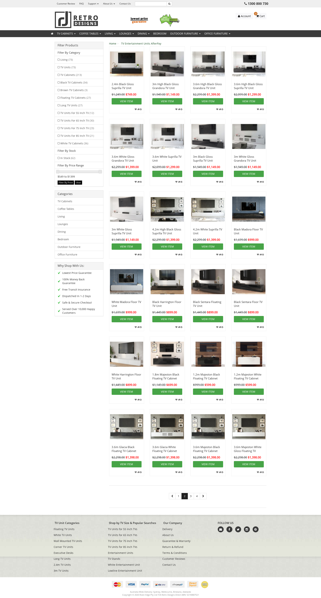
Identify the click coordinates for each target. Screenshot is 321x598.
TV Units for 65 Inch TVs (122, 535)
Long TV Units (71, 105)
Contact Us (125, 3)
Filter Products (68, 45)
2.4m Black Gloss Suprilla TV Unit (123, 86)
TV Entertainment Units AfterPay (141, 43)
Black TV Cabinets (73, 82)
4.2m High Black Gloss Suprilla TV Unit (166, 231)
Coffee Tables (89, 33)
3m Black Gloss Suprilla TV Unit (203, 158)
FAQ (81, 3)
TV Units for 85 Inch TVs (122, 547)
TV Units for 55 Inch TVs (122, 529)
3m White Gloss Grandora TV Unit (245, 158)
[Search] (169, 3)
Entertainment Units (120, 553)
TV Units (68, 67)
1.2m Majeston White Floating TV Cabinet (247, 376)
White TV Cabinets (74, 143)
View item (126, 101)
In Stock (67, 158)
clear (78, 182)
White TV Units (63, 535)
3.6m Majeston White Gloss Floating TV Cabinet (247, 451)
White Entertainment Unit (124, 564)
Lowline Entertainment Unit (125, 570)
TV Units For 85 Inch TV (77, 135)
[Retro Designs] (76, 19)
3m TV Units (61, 570)
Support (92, 3)
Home (112, 43)
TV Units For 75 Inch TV (77, 128)
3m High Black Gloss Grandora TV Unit (165, 86)
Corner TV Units (63, 547)
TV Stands (114, 559)
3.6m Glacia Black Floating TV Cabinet (124, 449)
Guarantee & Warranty (176, 541)
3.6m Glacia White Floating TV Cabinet (164, 449)
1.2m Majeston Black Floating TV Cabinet (206, 376)
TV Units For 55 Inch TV (77, 113)
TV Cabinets (65, 33)
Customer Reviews (173, 559)
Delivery (167, 529)
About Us (108, 3)
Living (109, 33)
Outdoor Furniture (184, 33)
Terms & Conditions (174, 553)
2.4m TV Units (62, 564)
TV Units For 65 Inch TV (77, 120)
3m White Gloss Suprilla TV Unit (122, 231)
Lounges (125, 33)
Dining (143, 33)
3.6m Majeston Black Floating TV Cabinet (206, 449)
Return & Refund (172, 547)
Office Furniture (216, 33)
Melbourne (166, 591)
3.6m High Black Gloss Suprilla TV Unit (248, 86)
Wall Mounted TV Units (68, 541)
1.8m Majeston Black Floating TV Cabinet (165, 376)
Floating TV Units (64, 529)
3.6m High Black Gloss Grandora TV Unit (207, 86)
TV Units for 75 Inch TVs (122, 541)
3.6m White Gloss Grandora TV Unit (123, 158)
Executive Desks (63, 553)
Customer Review (66, 3)
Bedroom (159, 33)
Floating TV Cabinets (75, 97)
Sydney (156, 591)
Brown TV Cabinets (73, 90)
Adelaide (187, 591)
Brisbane (177, 591)
